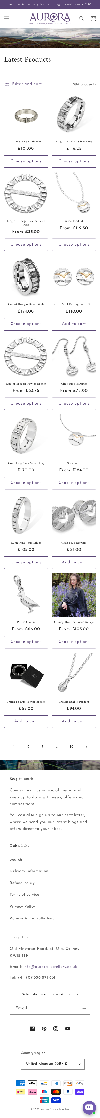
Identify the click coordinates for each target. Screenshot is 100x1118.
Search (16, 859)
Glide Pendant (74, 221)
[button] (6, 19)
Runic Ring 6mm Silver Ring (26, 463)
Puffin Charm (26, 622)
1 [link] (14, 747)
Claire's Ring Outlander (26, 142)
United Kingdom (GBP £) (47, 1064)
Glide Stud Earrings (74, 543)
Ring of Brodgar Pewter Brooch (26, 384)
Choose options (26, 161)
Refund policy (22, 883)
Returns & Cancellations (32, 918)
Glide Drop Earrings (74, 384)
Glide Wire (74, 463)
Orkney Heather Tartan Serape (74, 622)
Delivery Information (29, 871)
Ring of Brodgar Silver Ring (74, 142)
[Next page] (86, 747)
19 (71, 747)
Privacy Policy (22, 907)
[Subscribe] (84, 1008)
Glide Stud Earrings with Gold (74, 304)
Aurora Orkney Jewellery (55, 1109)
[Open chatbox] (89, 1108)
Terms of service (24, 895)
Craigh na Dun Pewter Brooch (26, 702)
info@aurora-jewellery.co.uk (50, 967)
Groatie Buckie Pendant (74, 702)
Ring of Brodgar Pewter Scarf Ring (26, 223)
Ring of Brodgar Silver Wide (26, 304)
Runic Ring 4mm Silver (26, 543)
